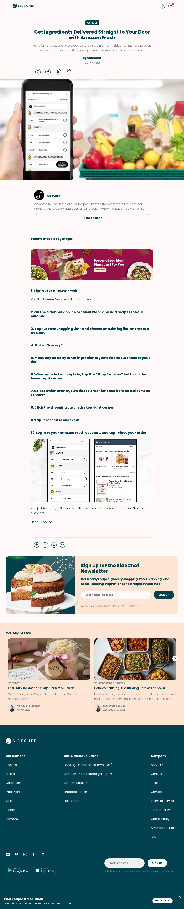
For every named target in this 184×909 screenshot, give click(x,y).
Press (154, 783)
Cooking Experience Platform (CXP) (88, 765)
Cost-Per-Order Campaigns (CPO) (88, 774)
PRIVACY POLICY (130, 606)
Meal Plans (13, 792)
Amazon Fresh (52, 299)
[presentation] (175, 658)
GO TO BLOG (94, 218)
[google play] (18, 870)
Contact (157, 792)
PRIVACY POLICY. (166, 871)
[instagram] (25, 855)
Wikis (9, 801)
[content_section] (92, 264)
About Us (157, 765)
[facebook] (34, 855)
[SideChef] (21, 743)
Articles (11, 774)
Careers (156, 774)
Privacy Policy (160, 810)
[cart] (171, 6)
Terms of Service (162, 801)
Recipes (11, 765)
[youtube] (8, 855)
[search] (162, 6)
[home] (24, 6)
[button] (8, 6)
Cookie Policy (160, 819)
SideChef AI (71, 801)
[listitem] (48, 675)
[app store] (45, 870)
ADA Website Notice (164, 828)
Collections (13, 783)
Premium (12, 819)
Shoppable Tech (75, 792)
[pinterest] (16, 855)
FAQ (153, 837)
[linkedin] (42, 855)
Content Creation (76, 783)
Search (11, 810)
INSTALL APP (162, 900)
